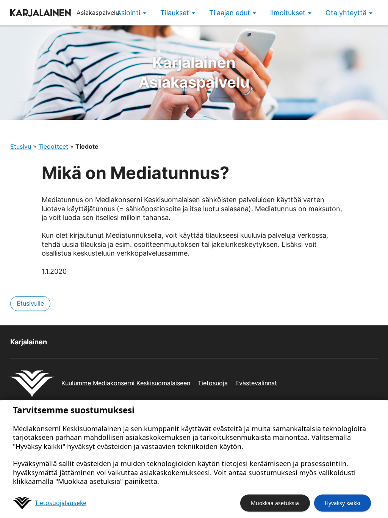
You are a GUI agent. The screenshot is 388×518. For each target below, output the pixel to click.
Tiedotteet (53, 146)
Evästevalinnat (256, 383)
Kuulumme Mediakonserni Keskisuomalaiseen (125, 383)
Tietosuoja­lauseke (60, 503)
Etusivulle (30, 303)
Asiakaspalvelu (194, 72)
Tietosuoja (213, 383)
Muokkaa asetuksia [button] (275, 503)
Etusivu (20, 146)
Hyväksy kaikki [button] (342, 503)
